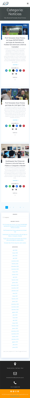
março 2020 (15, 323)
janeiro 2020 (15, 328)
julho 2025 (15, 255)
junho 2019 (15, 347)
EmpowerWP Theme (14, 396)
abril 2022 (15, 277)
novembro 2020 (15, 307)
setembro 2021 (15, 290)
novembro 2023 (15, 269)
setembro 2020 (15, 309)
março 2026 (15, 253)
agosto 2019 (15, 342)
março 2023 (15, 271)
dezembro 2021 (15, 285)
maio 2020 (15, 317)
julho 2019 (15, 344)
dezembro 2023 (15, 266)
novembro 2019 (15, 334)
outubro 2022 (15, 274)
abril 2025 (15, 258)
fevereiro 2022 (15, 280)
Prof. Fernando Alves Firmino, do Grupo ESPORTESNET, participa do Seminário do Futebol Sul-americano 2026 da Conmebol (15, 42)
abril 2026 (15, 250)
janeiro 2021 (15, 301)
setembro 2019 (15, 339)
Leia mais (15, 64)
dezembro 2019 (15, 331)
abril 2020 (15, 320)
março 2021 (15, 296)
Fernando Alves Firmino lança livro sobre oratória (15, 243)
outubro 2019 (15, 336)
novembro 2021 (15, 288)
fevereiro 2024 (15, 263)
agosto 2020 (15, 312)
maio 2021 (15, 293)
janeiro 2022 (15, 282)
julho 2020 (15, 315)
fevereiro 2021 (15, 298)
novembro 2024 (15, 261)
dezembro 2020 (15, 304)
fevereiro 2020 (15, 325)
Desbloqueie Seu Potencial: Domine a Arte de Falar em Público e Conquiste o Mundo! (15, 163)
